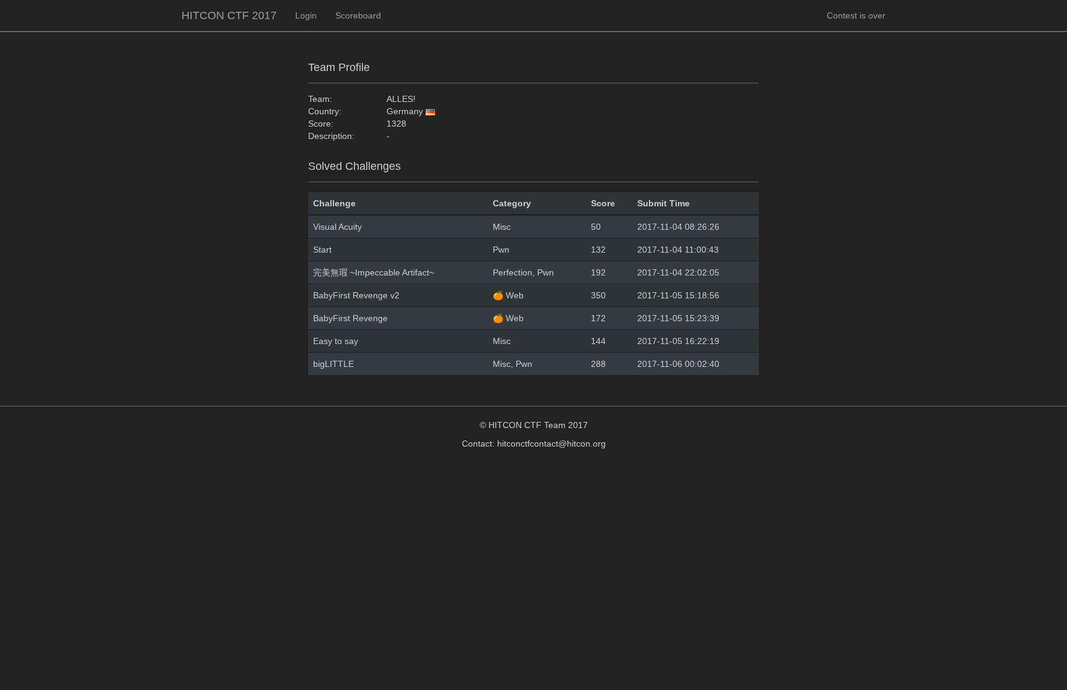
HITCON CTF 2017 (229, 15)
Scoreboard (358, 15)
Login (306, 15)
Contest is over (856, 15)
